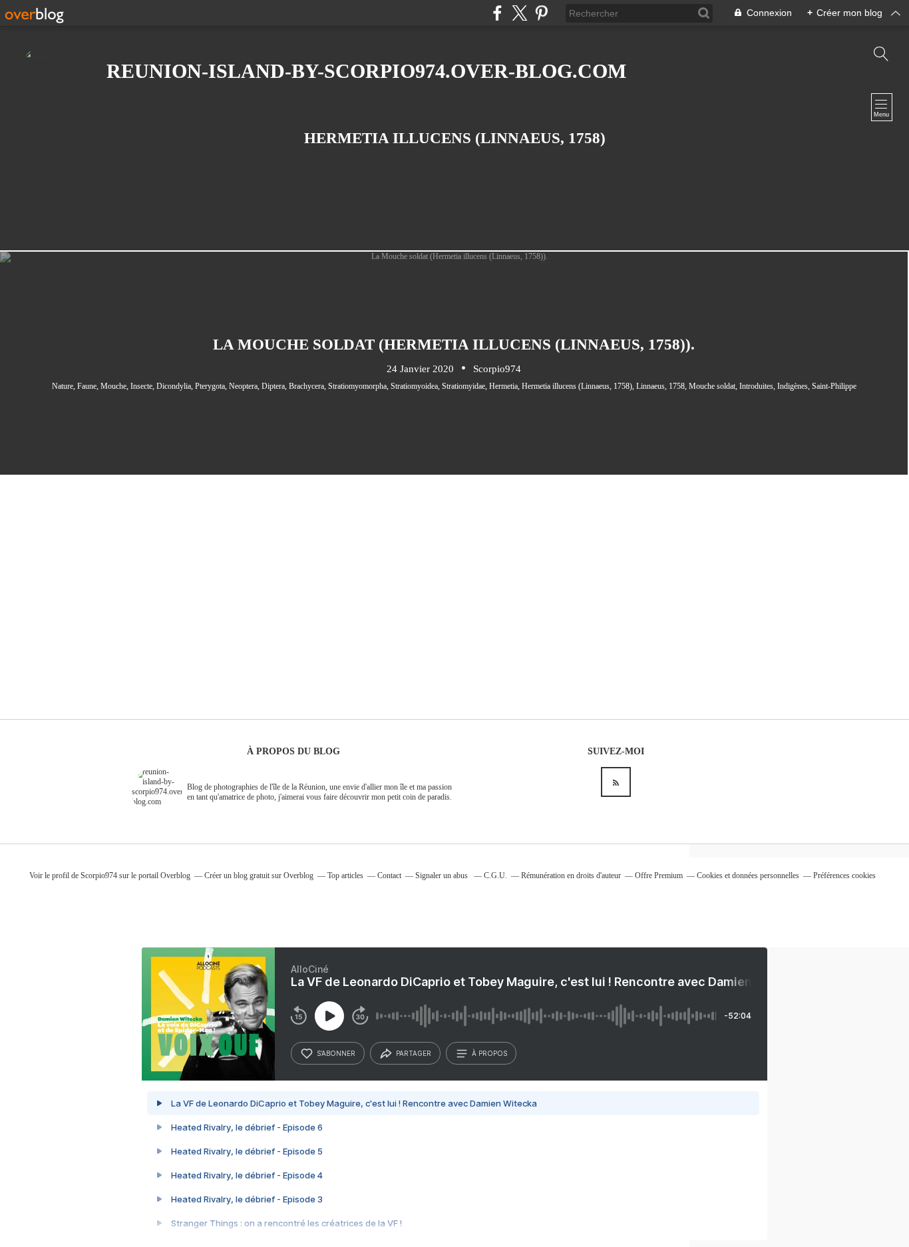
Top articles (345, 875)
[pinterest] (541, 13)
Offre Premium (659, 875)
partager (413, 1053)
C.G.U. (495, 875)
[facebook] (497, 13)
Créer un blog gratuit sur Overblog (258, 875)
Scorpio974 (99, 875)
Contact (389, 875)
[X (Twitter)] (519, 13)
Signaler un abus (442, 875)
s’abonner (336, 1053)
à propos (489, 1053)
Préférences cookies (844, 875)
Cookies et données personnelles (748, 875)
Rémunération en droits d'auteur (571, 875)
